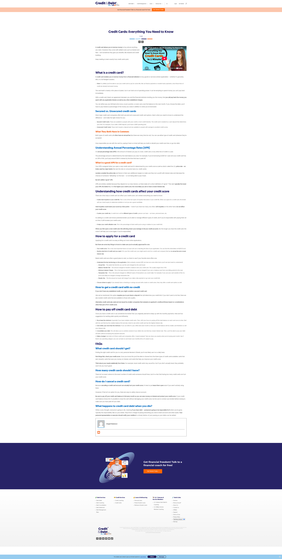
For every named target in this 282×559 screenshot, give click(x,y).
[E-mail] (98, 433)
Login (175, 3)
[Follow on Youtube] (109, 538)
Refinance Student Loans (140, 505)
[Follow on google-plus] (112, 538)
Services (175, 500)
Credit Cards (118, 503)
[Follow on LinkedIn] (103, 538)
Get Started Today (158, 9)
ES (166, 3)
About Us (175, 505)
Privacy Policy (176, 517)
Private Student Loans (139, 503)
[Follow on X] (142, 42)
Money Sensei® (177, 503)
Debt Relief (131, 3)
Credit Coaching (119, 500)
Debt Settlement (100, 507)
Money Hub (158, 3)
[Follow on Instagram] (106, 538)
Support (175, 512)
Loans (151, 3)
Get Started (181, 3)
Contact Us (176, 507)
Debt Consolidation (101, 505)
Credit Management (141, 3)
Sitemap (175, 521)
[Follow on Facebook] (139, 42)
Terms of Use (176, 514)
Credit (141, 36)
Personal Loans (138, 500)
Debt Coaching (100, 503)
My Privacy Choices (178, 519)
